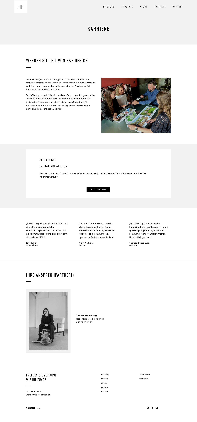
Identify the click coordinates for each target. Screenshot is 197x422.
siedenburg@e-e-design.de (90, 319)
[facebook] (152, 408)
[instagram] (148, 408)
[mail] (157, 408)
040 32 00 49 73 (84, 322)
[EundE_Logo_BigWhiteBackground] (20, 1)
